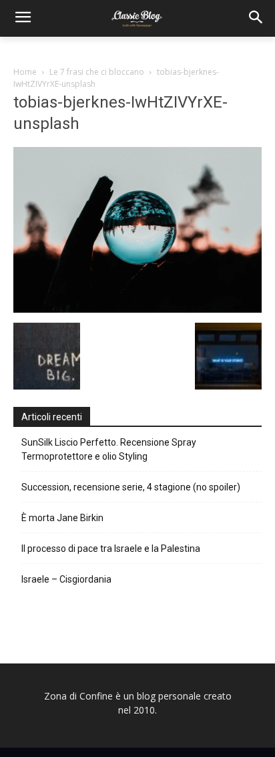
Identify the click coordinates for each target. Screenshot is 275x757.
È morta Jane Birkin (62, 517)
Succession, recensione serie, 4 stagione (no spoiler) (130, 487)
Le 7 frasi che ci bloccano (96, 72)
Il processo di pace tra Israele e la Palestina (110, 548)
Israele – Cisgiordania (66, 579)
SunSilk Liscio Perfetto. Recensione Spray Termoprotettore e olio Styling (108, 449)
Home (25, 72)
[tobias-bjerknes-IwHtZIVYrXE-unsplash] (137, 309)
